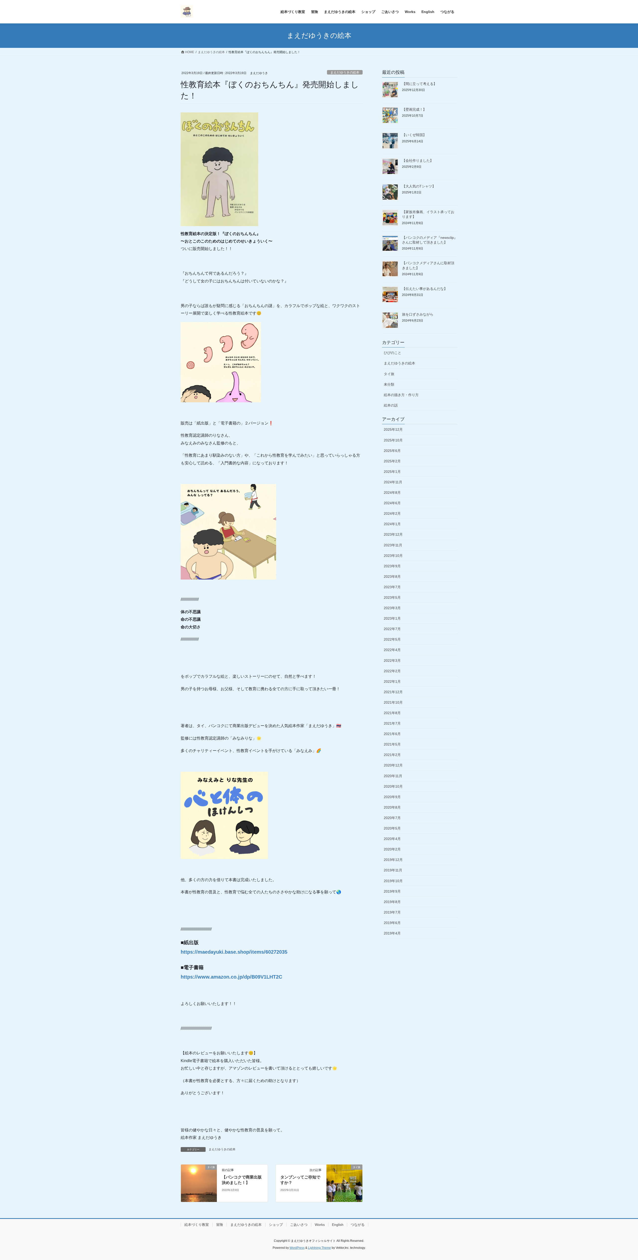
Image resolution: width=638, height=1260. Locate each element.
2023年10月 (393, 556)
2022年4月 (392, 650)
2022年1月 (392, 681)
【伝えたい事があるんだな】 (424, 289)
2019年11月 (393, 870)
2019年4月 (392, 933)
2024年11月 (393, 482)
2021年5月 (392, 744)
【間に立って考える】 (419, 84)
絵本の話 (391, 405)
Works (320, 1225)
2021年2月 (392, 755)
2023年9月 (392, 566)
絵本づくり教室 (196, 1225)
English (337, 1225)
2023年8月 (392, 577)
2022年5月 (392, 639)
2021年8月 (392, 713)
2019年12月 (393, 860)
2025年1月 (392, 472)
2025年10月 (393, 440)
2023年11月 (393, 545)
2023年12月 (393, 534)
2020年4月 (392, 839)
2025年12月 (393, 429)
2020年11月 (393, 776)
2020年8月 (392, 807)
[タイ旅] (199, 1183)
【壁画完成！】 (414, 109)
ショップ (276, 1225)
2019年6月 (392, 923)
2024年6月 (392, 503)
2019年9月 (392, 891)
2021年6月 (392, 734)
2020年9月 (392, 797)
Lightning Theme (319, 1248)
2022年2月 (392, 671)
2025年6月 (392, 451)
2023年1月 (392, 618)
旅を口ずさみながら (417, 314)
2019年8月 (392, 902)
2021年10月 (393, 702)
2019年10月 (393, 881)
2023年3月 (392, 608)
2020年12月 (393, 765)
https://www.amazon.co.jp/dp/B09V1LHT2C (231, 977)
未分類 (389, 384)
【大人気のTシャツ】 (419, 186)
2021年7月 (392, 723)
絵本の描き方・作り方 (401, 395)
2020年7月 (392, 818)
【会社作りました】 (417, 161)
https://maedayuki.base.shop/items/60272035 (234, 952)
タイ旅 (389, 374)
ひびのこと (392, 353)
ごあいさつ (299, 1225)
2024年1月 (392, 524)
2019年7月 (392, 912)
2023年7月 (392, 587)
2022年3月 (392, 661)
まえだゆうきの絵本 (344, 72)
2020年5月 (392, 828)
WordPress (297, 1248)
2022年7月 (392, 629)
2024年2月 (392, 513)
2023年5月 (392, 597)
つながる (358, 1225)
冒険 (219, 1225)
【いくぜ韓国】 (414, 135)
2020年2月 (392, 849)
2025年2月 (392, 461)
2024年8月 (392, 493)
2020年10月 (393, 786)
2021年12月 (393, 692)
